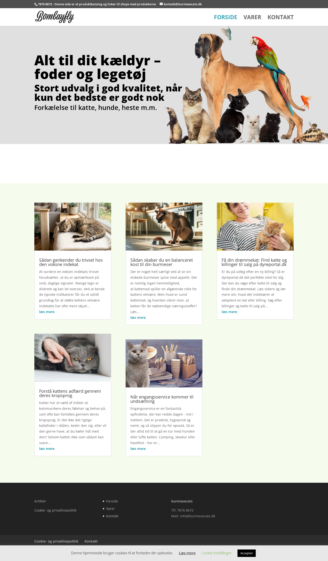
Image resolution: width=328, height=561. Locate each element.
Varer (252, 18)
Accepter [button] (246, 553)
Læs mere (187, 552)
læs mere (47, 311)
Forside (225, 18)
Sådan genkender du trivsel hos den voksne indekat (71, 262)
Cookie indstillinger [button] (216, 552)
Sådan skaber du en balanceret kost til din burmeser (161, 262)
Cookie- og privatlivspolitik (55, 510)
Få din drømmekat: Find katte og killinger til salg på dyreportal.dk (254, 262)
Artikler (40, 501)
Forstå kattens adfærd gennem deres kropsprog (70, 393)
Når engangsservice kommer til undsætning (162, 399)
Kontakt (280, 18)
